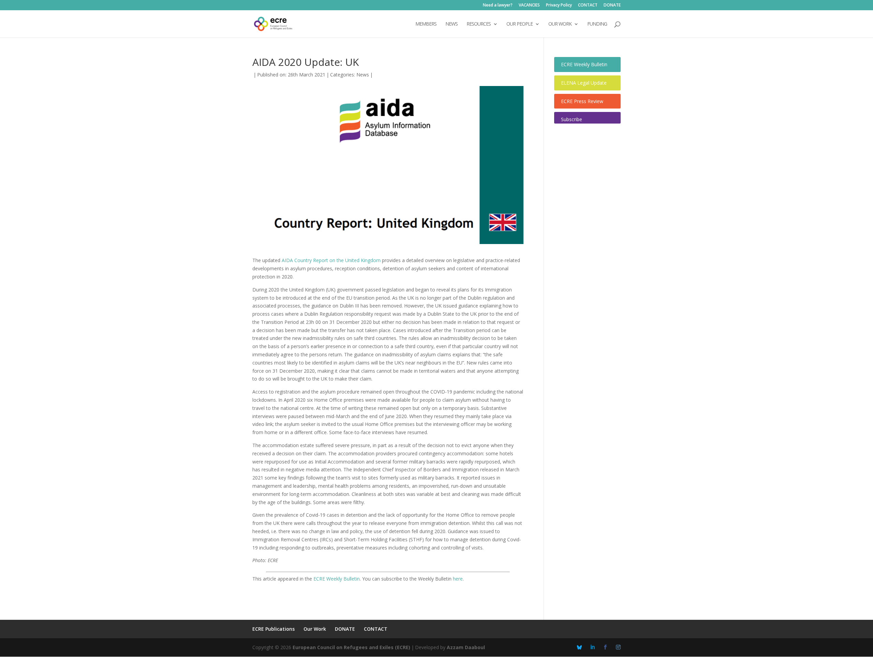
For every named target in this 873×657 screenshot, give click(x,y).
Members (425, 24)
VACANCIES (529, 5)
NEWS (451, 24)
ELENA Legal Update (584, 83)
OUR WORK (560, 24)
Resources (479, 24)
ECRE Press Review (582, 101)
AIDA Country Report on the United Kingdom (331, 260)
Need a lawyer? (498, 5)
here (458, 578)
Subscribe (571, 119)
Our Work (315, 629)
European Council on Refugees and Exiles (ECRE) (351, 647)
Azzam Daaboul (466, 647)
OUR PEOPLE (519, 24)
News (362, 74)
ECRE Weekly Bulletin (336, 578)
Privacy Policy (559, 5)
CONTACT (587, 5)
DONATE (612, 5)
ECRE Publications (273, 629)
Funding (597, 24)
